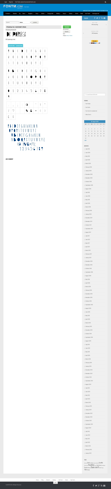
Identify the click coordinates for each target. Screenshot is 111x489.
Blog (42, 480)
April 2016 (88, 283)
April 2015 (88, 319)
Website (24, 27)
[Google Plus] (100, 18)
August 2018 (88, 189)
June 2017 (88, 239)
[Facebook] (95, 18)
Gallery (54, 480)
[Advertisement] (94, 66)
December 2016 (89, 261)
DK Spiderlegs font (10, 27)
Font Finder (87, 13)
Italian (95, 465)
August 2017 (88, 232)
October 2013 (89, 377)
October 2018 (89, 181)
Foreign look (50, 13)
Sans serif (95, 467)
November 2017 (89, 221)
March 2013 (88, 402)
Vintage (88, 470)
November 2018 (89, 178)
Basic (24, 13)
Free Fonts (88, 107)
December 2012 (89, 413)
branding (91, 463)
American (85, 463)
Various (71, 35)
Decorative (97, 463)
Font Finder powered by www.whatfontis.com (25, 2)
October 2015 (89, 301)
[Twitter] (97, 18)
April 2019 (88, 160)
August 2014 (88, 341)
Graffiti (101, 462)
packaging (103, 465)
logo (98, 465)
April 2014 (88, 355)
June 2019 (88, 152)
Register (11, 2)
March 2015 (88, 323)
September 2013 (89, 380)
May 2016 (88, 279)
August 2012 (88, 428)
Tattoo (102, 467)
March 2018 (88, 207)
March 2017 (88, 250)
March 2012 (88, 446)
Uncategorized (95, 13)
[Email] (104, 18)
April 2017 (88, 246)
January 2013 (88, 409)
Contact (48, 480)
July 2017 (88, 236)
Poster (86, 467)
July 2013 (88, 388)
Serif (100, 467)
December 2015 (89, 294)
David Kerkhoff (18, 27)
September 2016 (89, 272)
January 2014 (88, 366)
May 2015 (88, 315)
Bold (88, 463)
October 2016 (89, 268)
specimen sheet (19, 45)
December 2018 (89, 174)
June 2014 (88, 348)
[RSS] (102, 18)
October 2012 (89, 420)
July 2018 (88, 192)
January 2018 (88, 214)
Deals (81, 13)
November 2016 (89, 265)
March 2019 (88, 163)
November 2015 (89, 297)
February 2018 (89, 210)
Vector (76, 13)
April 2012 (88, 442)
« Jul (85, 140)
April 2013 (88, 399)
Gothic (42, 13)
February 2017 (89, 254)
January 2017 (88, 257)
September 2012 (89, 424)
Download (67, 27)
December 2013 (89, 370)
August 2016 (88, 275)
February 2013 (89, 406)
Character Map (12, 45)
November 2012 (89, 417)
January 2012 (88, 453)
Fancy (37, 13)
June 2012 (88, 435)
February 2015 (89, 326)
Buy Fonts (73, 480)
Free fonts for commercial (91, 111)
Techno (70, 13)
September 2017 (89, 228)
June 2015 (88, 312)
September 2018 (89, 185)
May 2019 (88, 156)
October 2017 (89, 225)
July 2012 (88, 431)
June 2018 (88, 196)
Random (15, 13)
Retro (89, 467)
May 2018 (88, 199)
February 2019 (89, 167)
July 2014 (88, 344)
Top (19, 13)
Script (64, 13)
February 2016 (89, 290)
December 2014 (89, 330)
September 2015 (89, 304)
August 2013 (88, 384)
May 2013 (88, 395)
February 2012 (89, 449)
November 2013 (89, 373)
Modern (100, 465)
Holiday (58, 13)
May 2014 (88, 352)
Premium (8, 13)
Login (5, 2)
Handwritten (86, 465)
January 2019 (88, 170)
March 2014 (88, 359)
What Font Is (88, 114)
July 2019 (88, 149)
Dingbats (30, 13)
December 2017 (89, 218)
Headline (91, 464)
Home (37, 480)
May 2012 (88, 438)
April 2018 (88, 203)
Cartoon (94, 463)
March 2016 (88, 286)
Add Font (61, 480)
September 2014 (89, 337)
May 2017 (88, 243)
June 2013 (88, 391)
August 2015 (88, 308)
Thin (85, 469)
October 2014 (89, 333)
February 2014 (89, 362)
